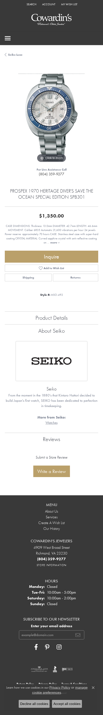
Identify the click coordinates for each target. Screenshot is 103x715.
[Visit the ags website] (39, 669)
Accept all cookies (66, 704)
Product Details (51, 317)
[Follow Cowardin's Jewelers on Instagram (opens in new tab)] (59, 647)
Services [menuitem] (51, 517)
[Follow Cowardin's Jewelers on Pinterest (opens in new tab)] (47, 647)
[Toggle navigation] (7, 38)
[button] (31, 4)
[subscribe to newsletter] (78, 635)
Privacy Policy (59, 687)
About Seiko (51, 330)
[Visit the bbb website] (55, 669)
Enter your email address (51, 626)
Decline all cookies (34, 704)
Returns (75, 277)
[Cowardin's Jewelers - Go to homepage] (51, 20)
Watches (51, 422)
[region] (51, 117)
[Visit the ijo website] (67, 669)
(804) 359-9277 (51, 174)
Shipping (28, 277)
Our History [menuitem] (51, 528)
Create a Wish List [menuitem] (51, 522)
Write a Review (51, 471)
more (54, 242)
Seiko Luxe (15, 55)
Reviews (51, 439)
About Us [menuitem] (51, 511)
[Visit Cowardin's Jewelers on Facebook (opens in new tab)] (36, 647)
